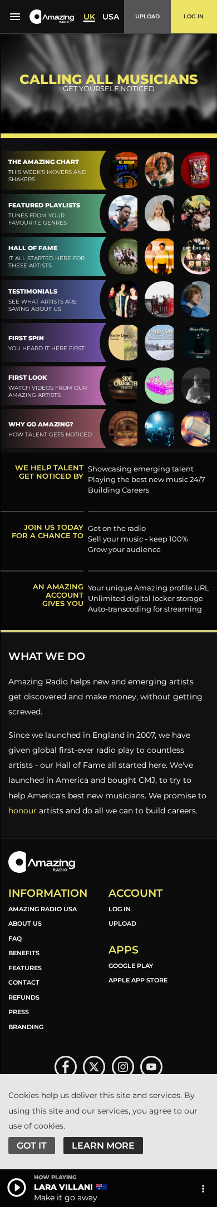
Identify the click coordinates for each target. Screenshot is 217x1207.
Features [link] (25, 968)
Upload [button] (147, 16)
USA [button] (110, 17)
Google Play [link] (130, 966)
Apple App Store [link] (137, 980)
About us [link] (25, 923)
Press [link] (18, 1012)
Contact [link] (24, 982)
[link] (66, 1067)
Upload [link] (122, 923)
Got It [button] (32, 1145)
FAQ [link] (15, 938)
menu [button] (15, 16)
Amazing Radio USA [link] (42, 909)
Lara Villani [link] (63, 1187)
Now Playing (55, 1177)
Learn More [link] (103, 1145)
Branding (25, 1027)
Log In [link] (119, 909)
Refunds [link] (24, 997)
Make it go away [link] (65, 1198)
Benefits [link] (24, 953)
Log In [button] (194, 16)
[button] (51, 16)
